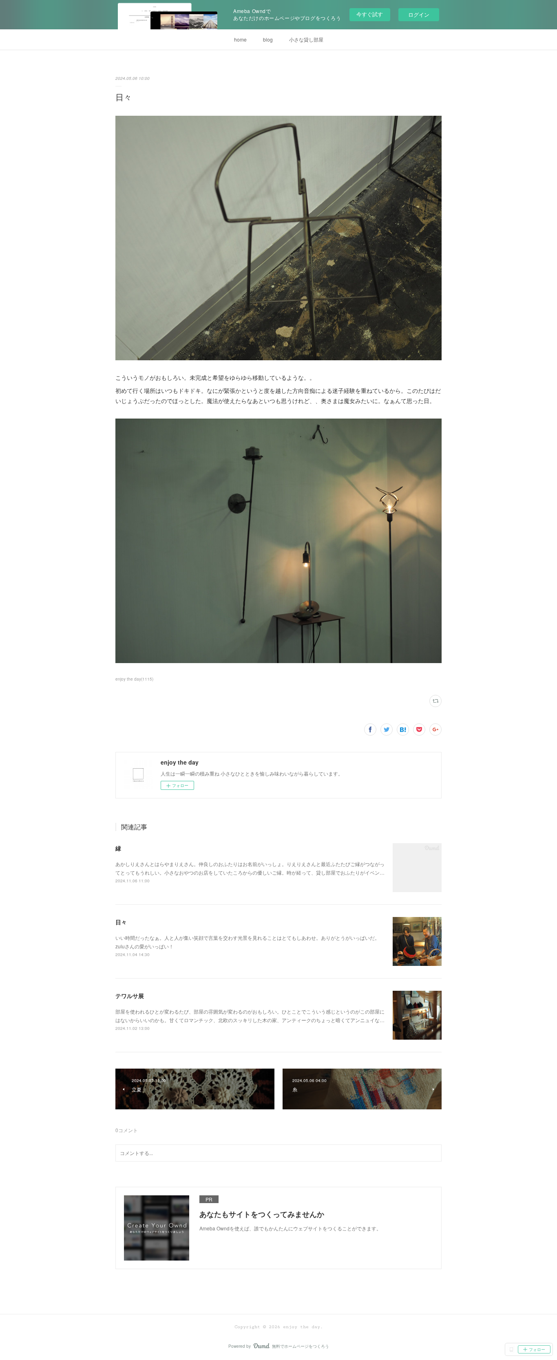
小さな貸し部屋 (306, 39)
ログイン (418, 14)
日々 (121, 922)
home (240, 39)
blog (268, 39)
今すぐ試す (369, 14)
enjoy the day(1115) (134, 679)
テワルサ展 (129, 996)
